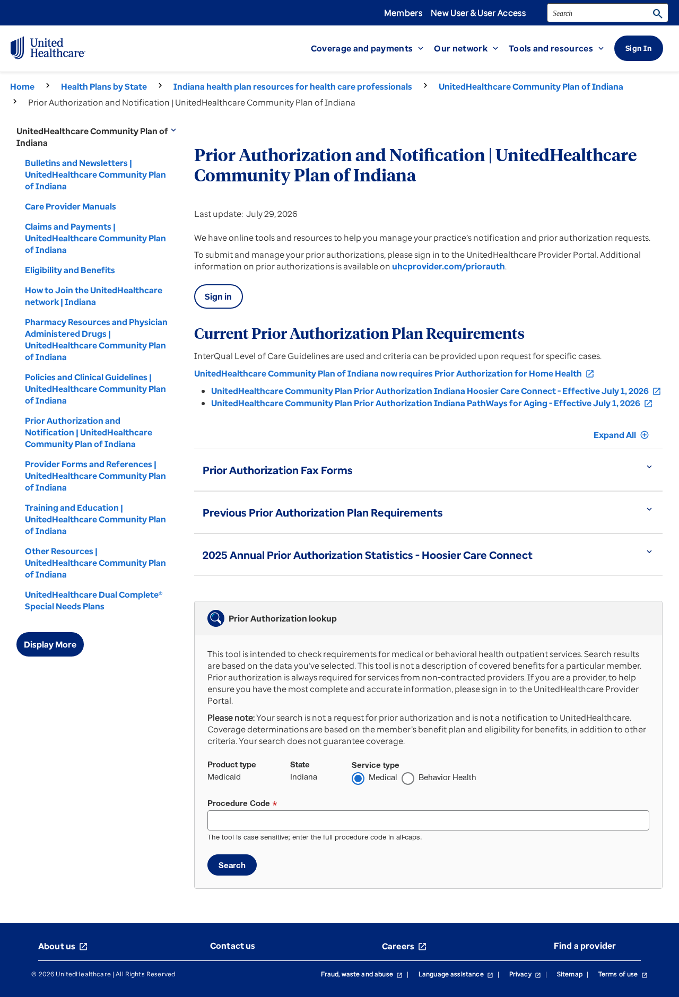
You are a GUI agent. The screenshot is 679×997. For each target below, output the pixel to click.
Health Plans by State (104, 86)
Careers (404, 946)
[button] (372, 48)
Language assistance (456, 973)
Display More (50, 644)
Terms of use (623, 973)
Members (403, 13)
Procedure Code (238, 803)
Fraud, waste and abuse (362, 973)
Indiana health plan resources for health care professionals (292, 86)
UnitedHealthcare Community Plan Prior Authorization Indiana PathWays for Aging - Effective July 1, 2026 (432, 403)
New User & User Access (478, 13)
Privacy (525, 973)
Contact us (233, 945)
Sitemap (569, 973)
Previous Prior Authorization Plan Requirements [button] (323, 512)
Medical (383, 777)
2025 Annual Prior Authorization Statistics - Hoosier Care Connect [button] (368, 555)
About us (63, 946)
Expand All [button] (621, 435)
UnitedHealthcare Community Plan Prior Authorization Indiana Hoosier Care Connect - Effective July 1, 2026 (436, 391)
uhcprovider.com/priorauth (448, 266)
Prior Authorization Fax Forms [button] (278, 470)
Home (22, 86)
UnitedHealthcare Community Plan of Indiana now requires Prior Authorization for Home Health (394, 373)
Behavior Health (447, 777)
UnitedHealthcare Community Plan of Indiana (531, 86)
